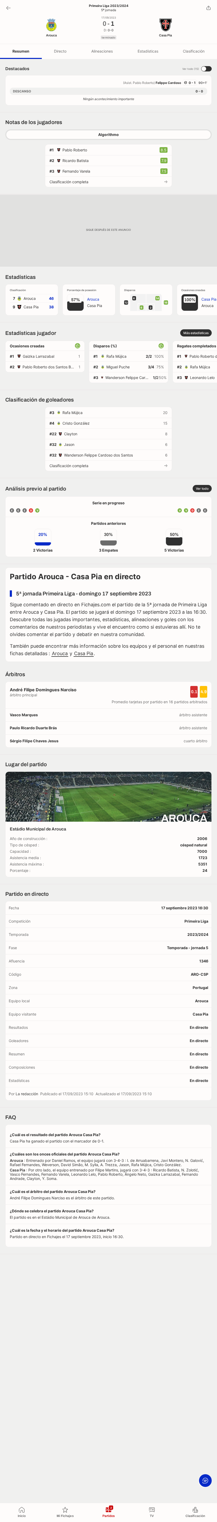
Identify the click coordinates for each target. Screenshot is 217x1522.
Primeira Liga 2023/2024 (108, 5)
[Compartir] (208, 8)
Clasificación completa (68, 182)
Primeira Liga (196, 921)
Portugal (200, 987)
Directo (60, 51)
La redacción (27, 1094)
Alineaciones (102, 51)
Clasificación (194, 51)
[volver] (8, 8)
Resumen (20, 51)
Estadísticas (148, 51)
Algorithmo (108, 134)
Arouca (60, 653)
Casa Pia (83, 653)
